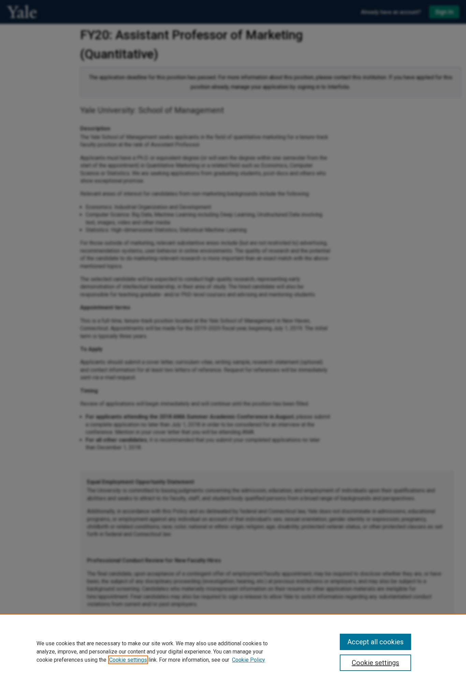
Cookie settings (128, 660)
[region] (233, 651)
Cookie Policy (248, 660)
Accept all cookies (375, 642)
